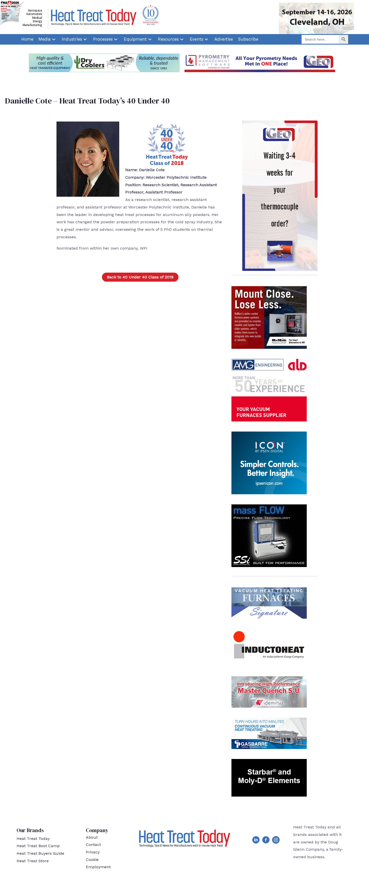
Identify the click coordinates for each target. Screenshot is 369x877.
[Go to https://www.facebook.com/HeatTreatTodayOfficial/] (266, 841)
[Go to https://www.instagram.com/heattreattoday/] (276, 841)
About (92, 837)
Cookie (92, 859)
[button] (140, 277)
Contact (93, 844)
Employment (98, 866)
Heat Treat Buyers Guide (40, 853)
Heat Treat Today (33, 838)
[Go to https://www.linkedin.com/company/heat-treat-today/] (256, 841)
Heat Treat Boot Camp (38, 845)
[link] (27, 39)
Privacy (93, 852)
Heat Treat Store (33, 860)
